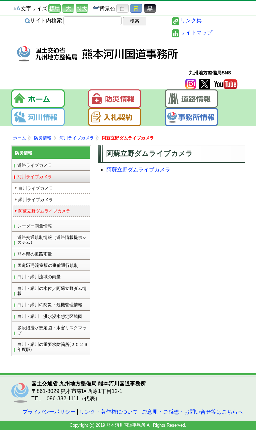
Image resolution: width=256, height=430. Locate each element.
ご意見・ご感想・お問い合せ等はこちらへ (192, 412)
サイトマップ (196, 32)
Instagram (190, 84)
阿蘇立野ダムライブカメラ (138, 169)
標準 (54, 8)
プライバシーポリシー (49, 412)
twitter (204, 84)
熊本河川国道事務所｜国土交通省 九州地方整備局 (98, 54)
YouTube (225, 84)
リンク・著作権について (108, 412)
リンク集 (191, 20)
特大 (82, 8)
